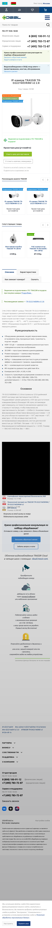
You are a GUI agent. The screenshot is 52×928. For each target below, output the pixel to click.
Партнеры (7, 743)
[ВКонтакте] (4, 809)
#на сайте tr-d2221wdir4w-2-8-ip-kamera (30, 727)
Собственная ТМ (10, 752)
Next (47, 180)
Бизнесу (6, 748)
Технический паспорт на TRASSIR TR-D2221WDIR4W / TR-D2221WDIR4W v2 (28, 503)
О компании (8, 762)
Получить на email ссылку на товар (17, 167)
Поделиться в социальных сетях (16, 170)
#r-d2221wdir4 (7, 727)
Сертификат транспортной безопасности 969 (26, 496)
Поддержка (8, 757)
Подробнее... (26, 293)
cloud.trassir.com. (40, 559)
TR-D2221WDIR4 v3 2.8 (35, 301)
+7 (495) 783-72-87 (38, 41)
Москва (46, 3)
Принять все (24, 923)
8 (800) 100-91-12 (39, 36)
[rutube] (17, 809)
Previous (43, 180)
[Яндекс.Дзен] (11, 809)
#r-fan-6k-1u (6, 732)
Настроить (8, 923)
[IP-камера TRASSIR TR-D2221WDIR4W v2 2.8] (26, 114)
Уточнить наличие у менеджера (18, 161)
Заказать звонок (10, 801)
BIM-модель (12, 508)
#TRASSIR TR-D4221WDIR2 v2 (32, 730)
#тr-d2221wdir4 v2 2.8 (10, 730)
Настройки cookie (42, 820)
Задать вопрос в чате (13, 60)
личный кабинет (28, 596)
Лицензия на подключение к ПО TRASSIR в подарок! (25, 140)
